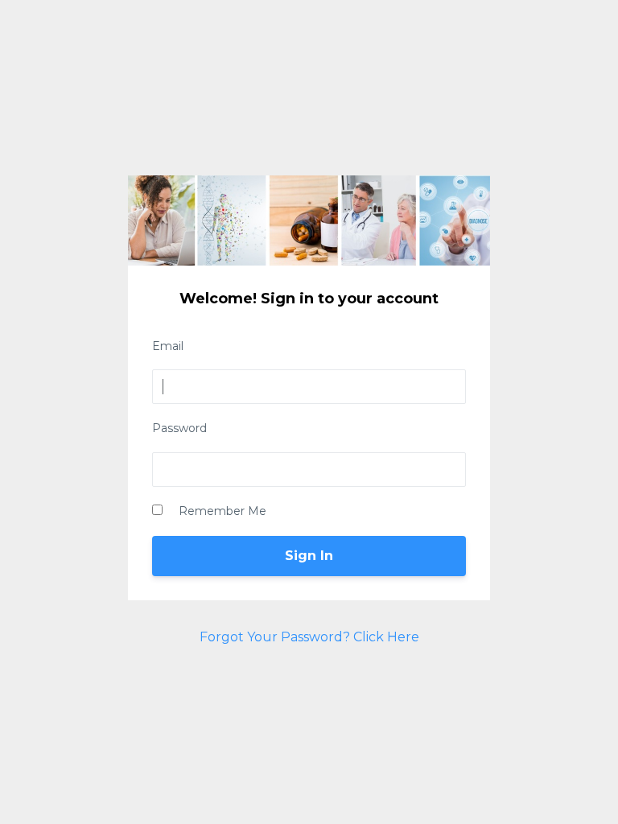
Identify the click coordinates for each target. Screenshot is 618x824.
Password (179, 428)
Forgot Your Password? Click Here (309, 637)
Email (167, 346)
